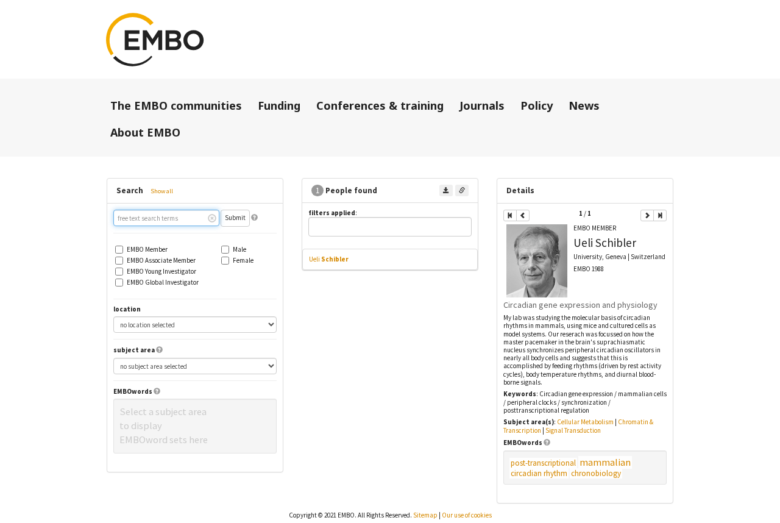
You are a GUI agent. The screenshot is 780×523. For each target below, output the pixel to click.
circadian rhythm (539, 473)
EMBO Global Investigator (163, 282)
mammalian (605, 462)
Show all (162, 191)
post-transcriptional (543, 463)
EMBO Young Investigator (161, 272)
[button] (254, 217)
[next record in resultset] (647, 215)
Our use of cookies (467, 515)
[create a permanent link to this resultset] (462, 190)
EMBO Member (147, 250)
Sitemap (425, 515)
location (127, 309)
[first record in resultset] (510, 215)
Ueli (329, 259)
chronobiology (596, 473)
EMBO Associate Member (161, 261)
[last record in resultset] (660, 215)
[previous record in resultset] (523, 215)
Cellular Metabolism (585, 422)
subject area (134, 350)
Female (243, 261)
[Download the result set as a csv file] (446, 190)
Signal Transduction (573, 430)
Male (239, 250)
